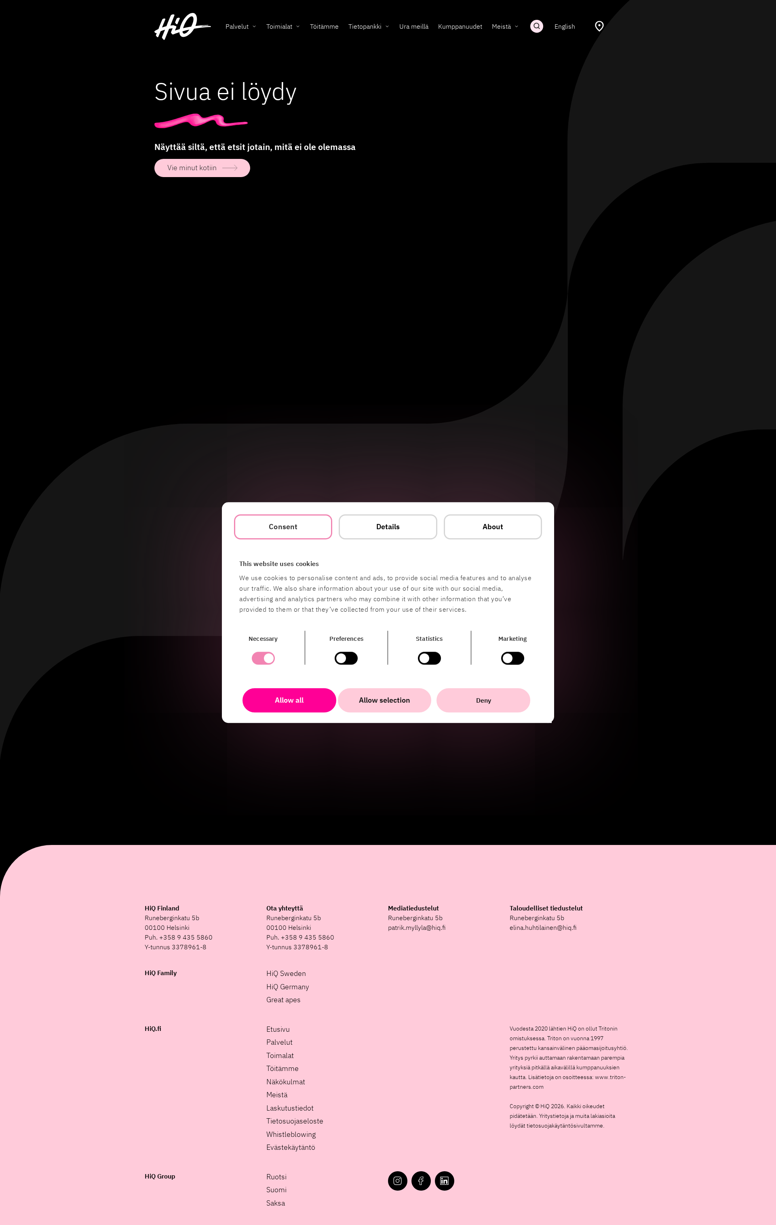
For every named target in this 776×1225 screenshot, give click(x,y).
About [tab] (493, 526)
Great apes (283, 999)
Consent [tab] (283, 526)
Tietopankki (365, 26)
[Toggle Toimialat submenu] (298, 26)
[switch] (346, 658)
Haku (536, 26)
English (565, 26)
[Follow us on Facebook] (421, 1181)
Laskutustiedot (290, 1108)
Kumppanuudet (460, 26)
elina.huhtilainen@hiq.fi (543, 927)
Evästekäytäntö (290, 1147)
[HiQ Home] (182, 26)
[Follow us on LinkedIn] (444, 1181)
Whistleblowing (291, 1134)
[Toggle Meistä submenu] (516, 26)
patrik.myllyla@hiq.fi (417, 927)
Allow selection (384, 700)
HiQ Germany (287, 986)
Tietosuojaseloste (294, 1121)
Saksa (275, 1203)
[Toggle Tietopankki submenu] (387, 26)
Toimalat (280, 1055)
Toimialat (279, 26)
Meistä (501, 26)
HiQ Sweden (286, 973)
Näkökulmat (285, 1081)
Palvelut (237, 26)
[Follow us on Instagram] (397, 1181)
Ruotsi (276, 1176)
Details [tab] (388, 526)
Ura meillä (413, 26)
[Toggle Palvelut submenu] (254, 26)
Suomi (276, 1189)
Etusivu (278, 1029)
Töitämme (324, 26)
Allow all (289, 700)
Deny (483, 700)
